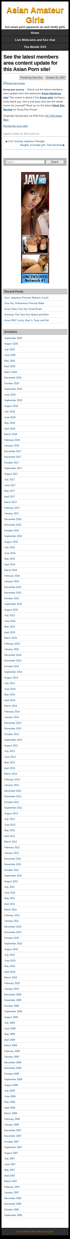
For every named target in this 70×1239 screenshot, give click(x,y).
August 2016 (11, 541)
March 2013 (10, 773)
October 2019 (11, 383)
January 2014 (11, 717)
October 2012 (11, 802)
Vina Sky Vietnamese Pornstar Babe (24, 303)
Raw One (37, 77)
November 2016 (12, 524)
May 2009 (9, 1034)
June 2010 (9, 960)
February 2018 (12, 440)
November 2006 (12, 1203)
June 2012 (9, 824)
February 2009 (12, 1051)
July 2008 (9, 1090)
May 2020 (9, 360)
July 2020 (9, 349)
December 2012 (12, 790)
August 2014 (11, 677)
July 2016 (9, 547)
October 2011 (11, 870)
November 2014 (12, 660)
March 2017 (10, 502)
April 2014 (9, 700)
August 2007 (11, 1153)
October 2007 (11, 1141)
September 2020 (13, 338)
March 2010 (10, 977)
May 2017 (9, 490)
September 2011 (13, 875)
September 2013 (13, 739)
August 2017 (11, 474)
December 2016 (12, 519)
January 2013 (11, 785)
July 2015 (9, 615)
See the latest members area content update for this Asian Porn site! (30, 63)
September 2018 (13, 400)
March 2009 (10, 1045)
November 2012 (12, 796)
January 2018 (11, 445)
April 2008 (9, 1107)
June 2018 (9, 417)
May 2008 (9, 1102)
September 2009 (13, 1011)
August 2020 (11, 343)
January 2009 (11, 1056)
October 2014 (11, 666)
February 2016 (12, 575)
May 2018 (9, 423)
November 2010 (12, 932)
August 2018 (11, 406)
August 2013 (11, 745)
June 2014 (9, 689)
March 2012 (10, 841)
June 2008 (9, 1096)
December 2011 (12, 858)
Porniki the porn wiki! (15, 125)
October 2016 (11, 530)
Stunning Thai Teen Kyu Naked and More (26, 314)
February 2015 (12, 643)
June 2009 (9, 1028)
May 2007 (9, 1169)
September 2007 (13, 1147)
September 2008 (13, 1079)
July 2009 (9, 1022)
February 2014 (12, 711)
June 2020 (9, 355)
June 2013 (9, 756)
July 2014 (9, 683)
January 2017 (11, 513)
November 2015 (12, 592)
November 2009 (12, 1000)
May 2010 (9, 966)
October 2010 (11, 938)
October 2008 (11, 1073)
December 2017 (12, 451)
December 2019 (12, 377)
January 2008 (11, 1124)
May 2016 (9, 558)
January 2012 (11, 853)
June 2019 (9, 394)
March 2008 (10, 1113)
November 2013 (12, 728)
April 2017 (9, 496)
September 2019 (13, 389)
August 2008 (11, 1085)
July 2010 (9, 954)
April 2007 (9, 1175)
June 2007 (9, 1164)
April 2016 (9, 564)
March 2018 (10, 434)
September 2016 (13, 536)
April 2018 (9, 428)
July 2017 (9, 479)
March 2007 (10, 1181)
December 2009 (12, 994)
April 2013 (9, 768)
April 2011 (9, 904)
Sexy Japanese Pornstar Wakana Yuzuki (26, 297)
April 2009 (9, 1039)
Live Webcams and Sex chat (35, 40)
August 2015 (11, 609)
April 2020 (9, 366)
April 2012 (9, 836)
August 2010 (11, 949)
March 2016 (10, 570)
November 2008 (12, 1068)
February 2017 (12, 508)
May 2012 (9, 830)
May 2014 (9, 694)
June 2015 (9, 621)
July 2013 (9, 751)
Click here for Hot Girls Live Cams (35, 1231)
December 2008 (12, 1062)
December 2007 (12, 1130)
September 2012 (13, 807)
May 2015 (9, 626)
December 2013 (12, 723)
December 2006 (12, 1198)
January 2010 (11, 988)
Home (35, 33)
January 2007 (11, 1192)
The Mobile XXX (35, 47)
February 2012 (12, 847)
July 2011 (9, 887)
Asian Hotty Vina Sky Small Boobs (23, 309)
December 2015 (12, 587)
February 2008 (12, 1119)
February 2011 (12, 915)
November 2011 (12, 864)
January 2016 (11, 581)
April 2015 (9, 632)
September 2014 (13, 672)
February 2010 (12, 983)
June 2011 (9, 892)
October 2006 (11, 1209)
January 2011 (11, 921)
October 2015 (11, 598)
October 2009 (11, 1005)
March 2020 (10, 372)
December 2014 (12, 655)
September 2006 (13, 1215)
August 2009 (11, 1017)
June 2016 (9, 553)
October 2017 (11, 462)
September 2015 (13, 604)
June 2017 (9, 485)
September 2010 (13, 943)
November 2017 (12, 456)
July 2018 (9, 411)
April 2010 (9, 972)
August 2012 (11, 813)
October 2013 (11, 734)
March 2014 (10, 705)
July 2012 (9, 819)
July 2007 (9, 1158)
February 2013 (12, 779)
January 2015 (11, 649)
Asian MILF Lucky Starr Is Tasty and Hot (26, 320)
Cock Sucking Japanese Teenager (26, 141)
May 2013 (9, 762)
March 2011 (10, 909)
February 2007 (12, 1187)
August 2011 (11, 881)
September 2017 (13, 468)
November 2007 (12, 1136)
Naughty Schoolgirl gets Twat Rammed (41, 145)
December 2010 (12, 926)
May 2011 (9, 898)
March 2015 (10, 638)
